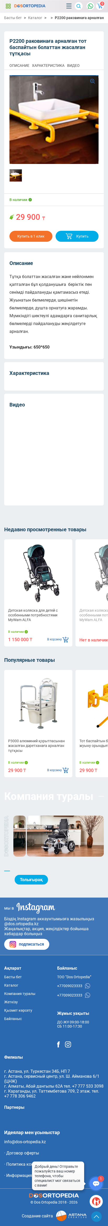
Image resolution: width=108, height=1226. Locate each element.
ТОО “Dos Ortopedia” (74, 977)
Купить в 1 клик (31, 236)
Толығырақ (31, 879)
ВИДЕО (73, 65)
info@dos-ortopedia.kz (25, 1141)
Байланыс (13, 1019)
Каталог (8, 6)
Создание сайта (37, 1215)
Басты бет (13, 18)
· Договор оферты (21, 1153)
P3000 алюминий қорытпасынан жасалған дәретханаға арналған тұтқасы (36, 745)
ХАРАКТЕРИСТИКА (48, 65)
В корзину (54, 639)
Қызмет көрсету (18, 1010)
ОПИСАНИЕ (19, 65)
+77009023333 (69, 986)
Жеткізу (11, 1002)
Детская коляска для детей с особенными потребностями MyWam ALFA (33, 615)
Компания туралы (19, 994)
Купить (82, 236)
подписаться (31, 944)
